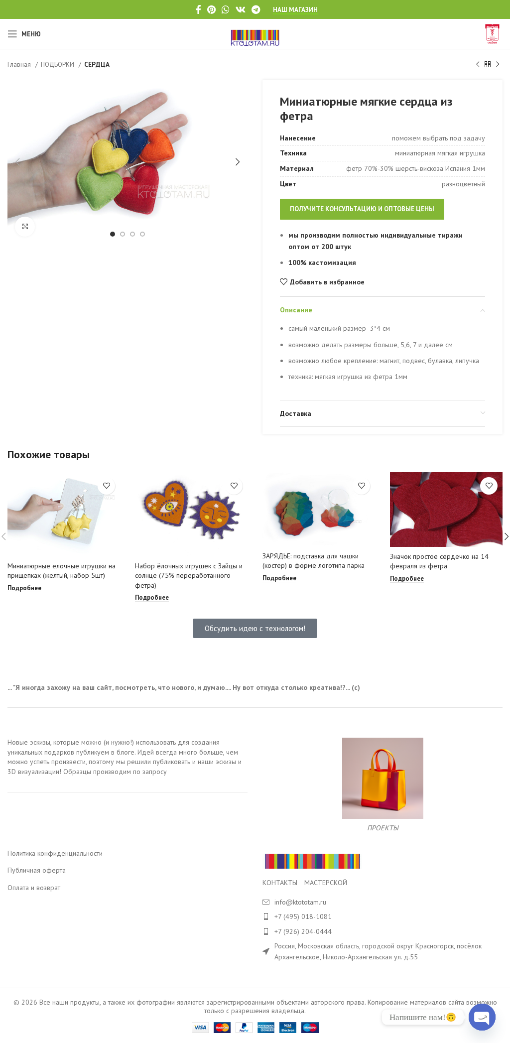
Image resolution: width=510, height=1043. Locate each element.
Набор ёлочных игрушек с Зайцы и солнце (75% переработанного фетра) (189, 575)
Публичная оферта (36, 870)
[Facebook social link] (198, 9)
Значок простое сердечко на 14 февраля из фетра (439, 561)
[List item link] (382, 916)
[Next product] (498, 65)
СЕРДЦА (97, 64)
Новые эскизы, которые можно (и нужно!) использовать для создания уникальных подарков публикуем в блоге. (113, 747)
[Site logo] (255, 33)
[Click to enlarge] (25, 227)
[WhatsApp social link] (226, 9)
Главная (20, 64)
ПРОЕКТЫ (382, 827)
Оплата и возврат (33, 887)
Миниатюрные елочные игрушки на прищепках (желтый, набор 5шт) (61, 570)
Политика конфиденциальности (55, 853)
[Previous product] (478, 65)
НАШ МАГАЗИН (295, 10)
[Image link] (312, 860)
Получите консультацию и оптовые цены (362, 209)
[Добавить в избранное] (106, 486)
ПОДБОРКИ (58, 64)
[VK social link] (241, 9)
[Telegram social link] (256, 9)
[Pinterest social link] (211, 9)
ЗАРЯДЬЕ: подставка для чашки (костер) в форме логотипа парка (313, 560)
